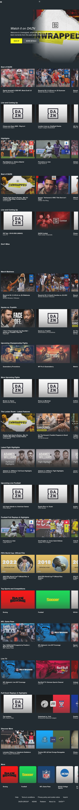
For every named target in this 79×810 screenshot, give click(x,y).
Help (16, 797)
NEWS (34, 801)
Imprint (65, 797)
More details (31, 41)
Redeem (43, 801)
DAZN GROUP (23, 801)
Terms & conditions (28, 797)
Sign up (16, 41)
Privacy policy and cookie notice (49, 797)
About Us (52, 801)
